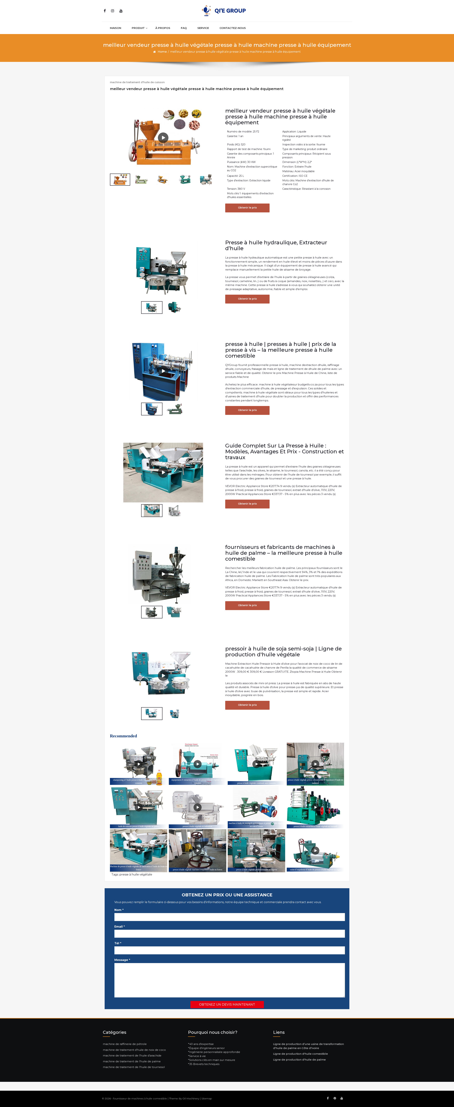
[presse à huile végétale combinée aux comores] (256, 764)
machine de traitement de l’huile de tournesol (134, 1067)
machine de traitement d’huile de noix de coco (134, 1050)
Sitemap (206, 1098)
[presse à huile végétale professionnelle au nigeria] (256, 850)
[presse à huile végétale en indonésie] (197, 807)
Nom (119, 910)
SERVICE (203, 28)
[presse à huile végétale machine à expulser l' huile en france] (197, 850)
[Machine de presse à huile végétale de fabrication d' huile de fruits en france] (138, 850)
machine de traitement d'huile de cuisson (137, 82)
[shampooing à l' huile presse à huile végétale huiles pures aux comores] (138, 764)
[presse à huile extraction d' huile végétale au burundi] (315, 807)
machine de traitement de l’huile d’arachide (132, 1055)
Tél (117, 943)
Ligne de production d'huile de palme (299, 1059)
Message (122, 960)
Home (162, 51)
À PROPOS (162, 28)
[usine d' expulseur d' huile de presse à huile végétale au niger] (315, 850)
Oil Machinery (190, 1098)
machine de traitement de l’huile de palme (132, 1061)
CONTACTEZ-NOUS (233, 28)
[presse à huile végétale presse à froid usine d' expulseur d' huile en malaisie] (315, 764)
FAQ (184, 28)
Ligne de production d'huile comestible (300, 1053)
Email (119, 926)
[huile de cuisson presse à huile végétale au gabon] (138, 807)
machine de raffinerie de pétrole (125, 1044)
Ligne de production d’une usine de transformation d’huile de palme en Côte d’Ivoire (308, 1046)
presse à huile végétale (135, 874)
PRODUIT (138, 28)
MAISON (115, 28)
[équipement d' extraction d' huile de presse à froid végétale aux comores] (197, 764)
